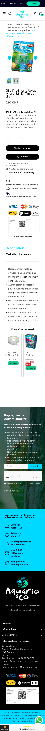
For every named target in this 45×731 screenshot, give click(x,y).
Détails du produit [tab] (20, 254)
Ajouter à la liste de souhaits (18, 165)
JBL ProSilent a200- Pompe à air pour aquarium (31, 354)
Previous (9, 58)
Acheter (24, 156)
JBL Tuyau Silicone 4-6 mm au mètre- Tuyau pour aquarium (13, 354)
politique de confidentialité (29, 483)
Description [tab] (15, 248)
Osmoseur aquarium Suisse (14, 715)
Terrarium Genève (31, 712)
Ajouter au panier (23, 148)
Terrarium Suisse (12, 712)
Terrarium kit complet (23, 718)
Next (35, 58)
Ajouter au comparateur (21, 169)
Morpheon (30, 610)
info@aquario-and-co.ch (28, 667)
